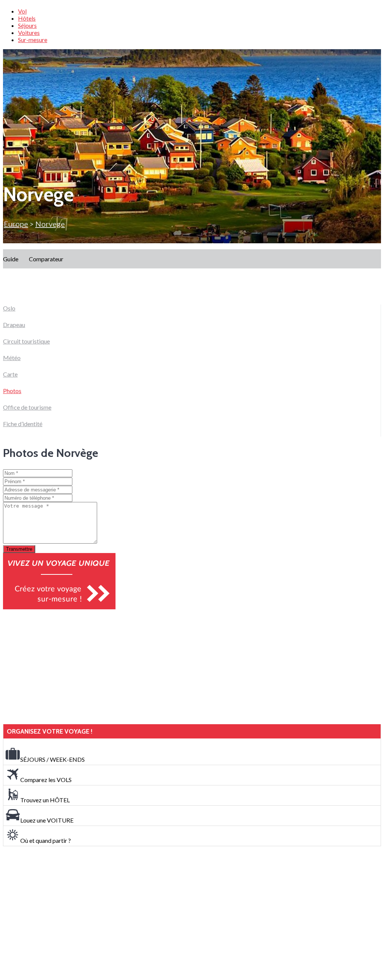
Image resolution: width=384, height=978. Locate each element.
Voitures (29, 32)
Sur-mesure (32, 39)
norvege (50, 223)
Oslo (9, 308)
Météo (12, 357)
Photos (12, 390)
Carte (10, 374)
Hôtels (27, 18)
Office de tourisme (27, 407)
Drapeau (14, 324)
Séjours (27, 25)
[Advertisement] (59, 667)
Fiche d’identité (22, 423)
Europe (16, 223)
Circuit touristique (26, 341)
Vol (22, 11)
